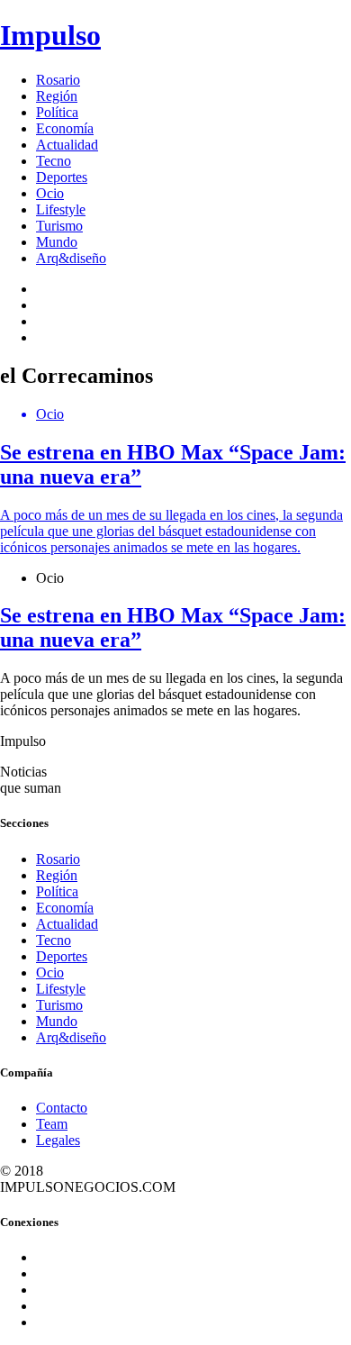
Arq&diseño (71, 258)
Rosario (58, 79)
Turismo (59, 225)
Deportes (61, 177)
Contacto (61, 1107)
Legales (58, 1140)
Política (57, 112)
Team (52, 1123)
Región (56, 96)
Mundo (56, 242)
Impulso (50, 35)
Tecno (53, 160)
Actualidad (67, 144)
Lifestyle (61, 209)
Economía (65, 128)
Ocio (50, 193)
